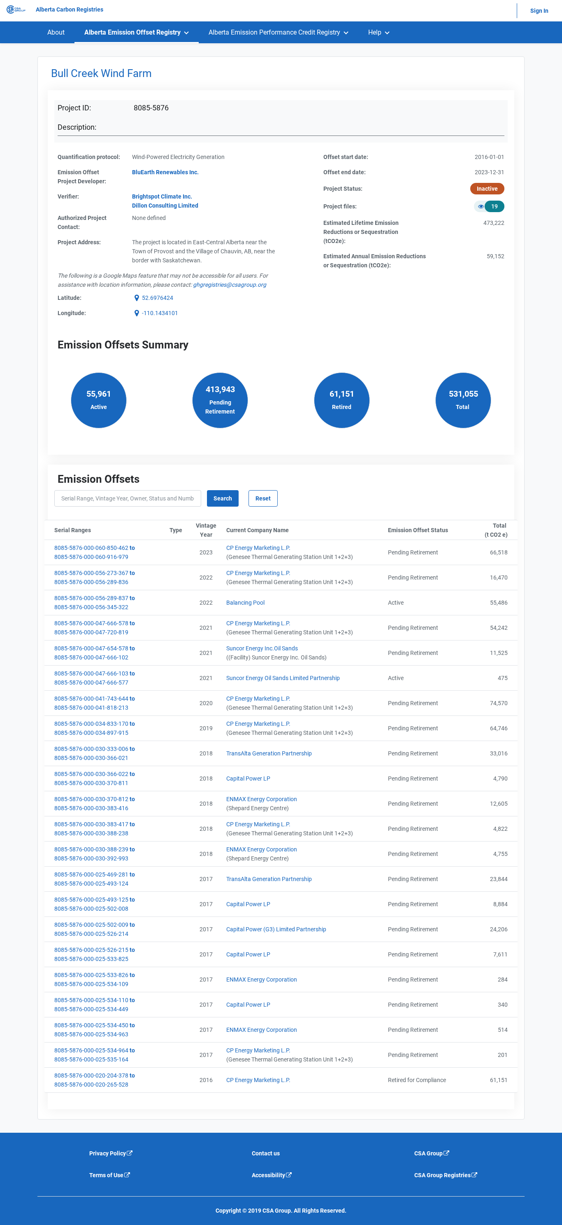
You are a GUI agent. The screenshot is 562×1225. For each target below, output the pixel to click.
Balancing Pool (245, 602)
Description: (77, 127)
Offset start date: (345, 157)
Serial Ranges (110, 530)
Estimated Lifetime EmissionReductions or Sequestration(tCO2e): (361, 232)
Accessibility (268, 1175)
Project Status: (342, 188)
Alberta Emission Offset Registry (132, 32)
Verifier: (68, 196)
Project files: (340, 206)
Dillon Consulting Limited (165, 205)
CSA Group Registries (442, 1175)
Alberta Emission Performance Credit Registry (274, 32)
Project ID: (74, 107)
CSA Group (428, 1153)
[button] (152, 297)
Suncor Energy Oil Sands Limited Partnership (283, 678)
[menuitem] (55, 32)
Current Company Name (297, 530)
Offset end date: (344, 172)
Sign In (539, 10)
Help (374, 32)
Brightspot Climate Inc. (162, 196)
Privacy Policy (107, 1153)
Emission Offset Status (427, 530)
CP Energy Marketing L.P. (258, 548)
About (56, 32)
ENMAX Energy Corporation (261, 799)
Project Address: (79, 242)
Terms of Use (106, 1175)
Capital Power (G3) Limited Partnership (276, 929)
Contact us (266, 1153)
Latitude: (69, 298)
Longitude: (72, 313)
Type (180, 530)
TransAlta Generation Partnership (269, 753)
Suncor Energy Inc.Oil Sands (262, 648)
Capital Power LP (248, 778)
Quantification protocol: (89, 157)
